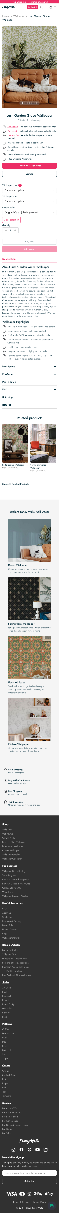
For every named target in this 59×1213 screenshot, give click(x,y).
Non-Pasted (12, 126)
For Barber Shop (10, 1116)
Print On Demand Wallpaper (15, 879)
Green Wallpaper (18, 565)
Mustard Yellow (9, 1075)
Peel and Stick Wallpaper (13, 842)
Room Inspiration (10, 950)
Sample (29, 173)
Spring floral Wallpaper (21, 624)
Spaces (6, 1103)
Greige (5, 1071)
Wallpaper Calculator (12, 858)
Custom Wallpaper (10, 850)
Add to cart (29, 249)
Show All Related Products (15, 484)
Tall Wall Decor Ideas (12, 971)
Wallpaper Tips (9, 954)
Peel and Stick (13, 135)
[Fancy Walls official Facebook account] (21, 1149)
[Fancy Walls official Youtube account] (37, 1149)
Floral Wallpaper (17, 682)
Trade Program (9, 875)
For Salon (6, 1133)
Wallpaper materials (11, 937)
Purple (5, 1083)
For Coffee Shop (10, 1120)
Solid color (7, 1050)
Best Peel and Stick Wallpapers (16, 975)
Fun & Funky (8, 1004)
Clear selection (11, 219)
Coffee (5, 1029)
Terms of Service (20, 1202)
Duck (4, 1037)
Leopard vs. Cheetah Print (14, 958)
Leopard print (8, 1033)
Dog (4, 1041)
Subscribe (29, 1181)
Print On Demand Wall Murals (16, 883)
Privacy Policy (39, 1202)
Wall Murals (7, 833)
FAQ (4, 908)
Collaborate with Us (11, 887)
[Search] (41, 7)
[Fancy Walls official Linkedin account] (45, 1149)
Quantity (6, 225)
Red (4, 1087)
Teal (4, 1091)
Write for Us (8, 892)
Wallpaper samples (11, 854)
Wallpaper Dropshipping (13, 871)
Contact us (7, 917)
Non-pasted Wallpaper (12, 846)
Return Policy (8, 925)
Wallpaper (18, 16)
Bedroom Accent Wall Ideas (15, 967)
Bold (4, 991)
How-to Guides (9, 929)
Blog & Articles (11, 945)
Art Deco (6, 987)
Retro (4, 1016)
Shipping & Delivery (11, 921)
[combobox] (29, 190)
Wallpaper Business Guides (15, 896)
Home (5, 16)
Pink (4, 1079)
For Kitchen (7, 1129)
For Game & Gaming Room (15, 1125)
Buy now (29, 241)
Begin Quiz (33, 7)
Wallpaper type (11, 185)
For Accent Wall (9, 1108)
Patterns (7, 1024)
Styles (5, 982)
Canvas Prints (8, 838)
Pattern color (8, 207)
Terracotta (6, 1096)
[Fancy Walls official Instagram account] (13, 1149)
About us (6, 912)
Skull (4, 1046)
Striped (5, 1058)
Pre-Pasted (12, 131)
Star (4, 1054)
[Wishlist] (46, 7)
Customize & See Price (29, 165)
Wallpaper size (9, 196)
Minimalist (7, 1008)
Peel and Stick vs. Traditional (15, 962)
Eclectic (6, 1000)
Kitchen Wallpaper (18, 744)
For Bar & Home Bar (12, 1112)
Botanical (6, 996)
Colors (6, 1065)
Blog (4, 933)
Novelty (5, 1012)
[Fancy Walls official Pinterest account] (29, 1149)
